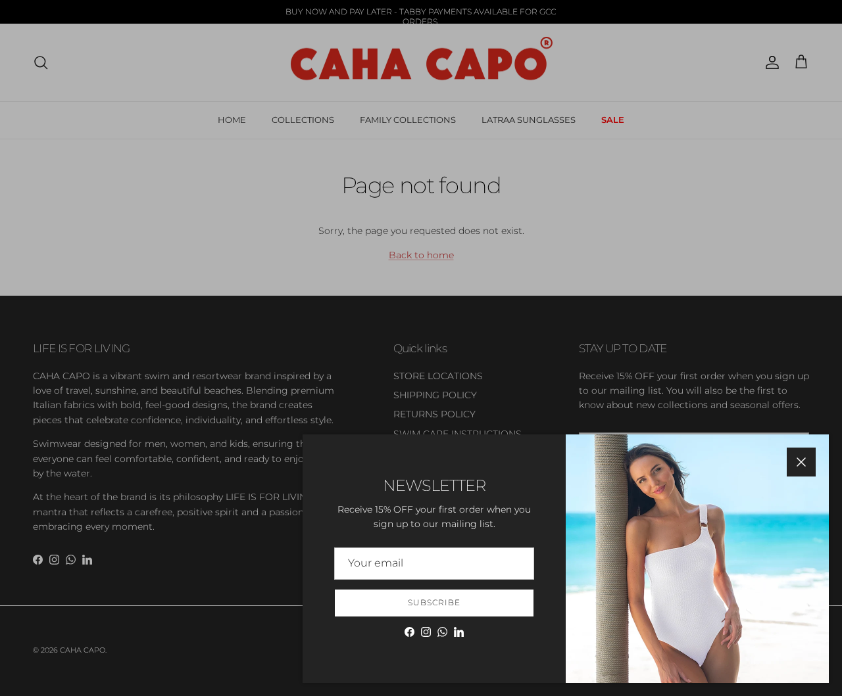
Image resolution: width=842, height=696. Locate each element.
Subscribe (434, 602)
